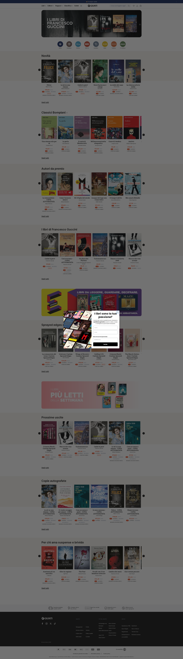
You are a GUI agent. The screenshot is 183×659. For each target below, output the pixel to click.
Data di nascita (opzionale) (100, 336)
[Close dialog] (117, 312)
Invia (105, 344)
